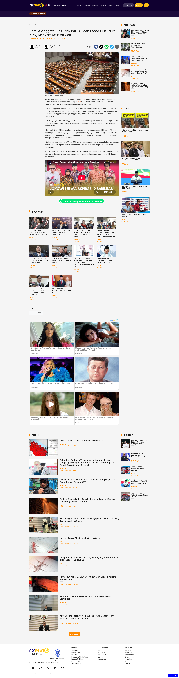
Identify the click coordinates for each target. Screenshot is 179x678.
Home (31, 25)
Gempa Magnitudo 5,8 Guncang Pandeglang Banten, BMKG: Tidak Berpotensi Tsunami (139, 72)
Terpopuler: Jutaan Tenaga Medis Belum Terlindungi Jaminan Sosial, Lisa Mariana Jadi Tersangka (139, 60)
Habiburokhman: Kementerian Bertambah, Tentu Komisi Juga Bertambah (39, 291)
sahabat (128, 650)
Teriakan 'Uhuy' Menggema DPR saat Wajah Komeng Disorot (38, 232)
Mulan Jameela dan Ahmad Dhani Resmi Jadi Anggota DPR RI (61, 290)
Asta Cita (71, 5)
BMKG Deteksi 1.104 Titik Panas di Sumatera (81, 440)
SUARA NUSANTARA (38, 13)
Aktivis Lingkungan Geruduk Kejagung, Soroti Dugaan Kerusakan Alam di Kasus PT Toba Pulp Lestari (140, 47)
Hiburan (87, 5)
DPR (83, 99)
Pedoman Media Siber (79, 657)
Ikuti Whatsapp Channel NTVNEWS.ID (83, 201)
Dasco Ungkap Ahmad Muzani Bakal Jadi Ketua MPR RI (61, 260)
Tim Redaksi (76, 663)
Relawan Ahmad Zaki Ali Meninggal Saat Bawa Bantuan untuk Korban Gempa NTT (140, 32)
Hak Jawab (75, 661)
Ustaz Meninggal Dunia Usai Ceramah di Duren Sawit (135, 131)
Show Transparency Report (58, 659)
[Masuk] (146, 5)
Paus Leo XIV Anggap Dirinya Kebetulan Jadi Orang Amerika (139, 442)
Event (110, 5)
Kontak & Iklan (77, 659)
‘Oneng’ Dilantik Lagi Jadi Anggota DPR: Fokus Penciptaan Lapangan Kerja (84, 233)
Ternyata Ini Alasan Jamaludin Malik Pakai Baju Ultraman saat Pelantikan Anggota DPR (106, 233)
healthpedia (129, 655)
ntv (99, 650)
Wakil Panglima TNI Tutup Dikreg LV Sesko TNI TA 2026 (139, 495)
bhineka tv (102, 655)
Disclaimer (75, 655)
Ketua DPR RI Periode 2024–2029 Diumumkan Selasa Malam (38, 260)
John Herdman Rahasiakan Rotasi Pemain (133, 215)
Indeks (117, 5)
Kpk (32, 313)
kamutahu (129, 661)
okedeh (128, 663)
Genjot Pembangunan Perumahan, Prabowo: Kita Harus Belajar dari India (139, 482)
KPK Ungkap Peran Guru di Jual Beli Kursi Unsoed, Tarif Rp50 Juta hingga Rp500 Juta (87, 617)
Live (137, 5)
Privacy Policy (76, 653)
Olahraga (95, 5)
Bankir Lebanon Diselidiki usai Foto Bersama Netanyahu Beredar (138, 456)
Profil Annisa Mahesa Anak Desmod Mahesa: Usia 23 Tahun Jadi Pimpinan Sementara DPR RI (84, 262)
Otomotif (103, 5)
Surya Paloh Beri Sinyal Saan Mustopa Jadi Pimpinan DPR (61, 232)
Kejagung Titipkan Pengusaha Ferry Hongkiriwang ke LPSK (134, 159)
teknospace (129, 657)
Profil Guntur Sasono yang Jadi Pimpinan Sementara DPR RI (104, 260)
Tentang (74, 650)
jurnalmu (128, 659)
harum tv (101, 653)
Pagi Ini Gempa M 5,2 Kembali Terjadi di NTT (81, 538)
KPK (79, 102)
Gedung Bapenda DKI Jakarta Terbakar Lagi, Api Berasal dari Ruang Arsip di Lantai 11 (139, 85)
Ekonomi (79, 5)
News (64, 5)
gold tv (100, 657)
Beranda (57, 5)
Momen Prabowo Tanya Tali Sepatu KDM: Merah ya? (134, 187)
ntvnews (128, 653)
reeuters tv (102, 659)
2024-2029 (81, 109)
